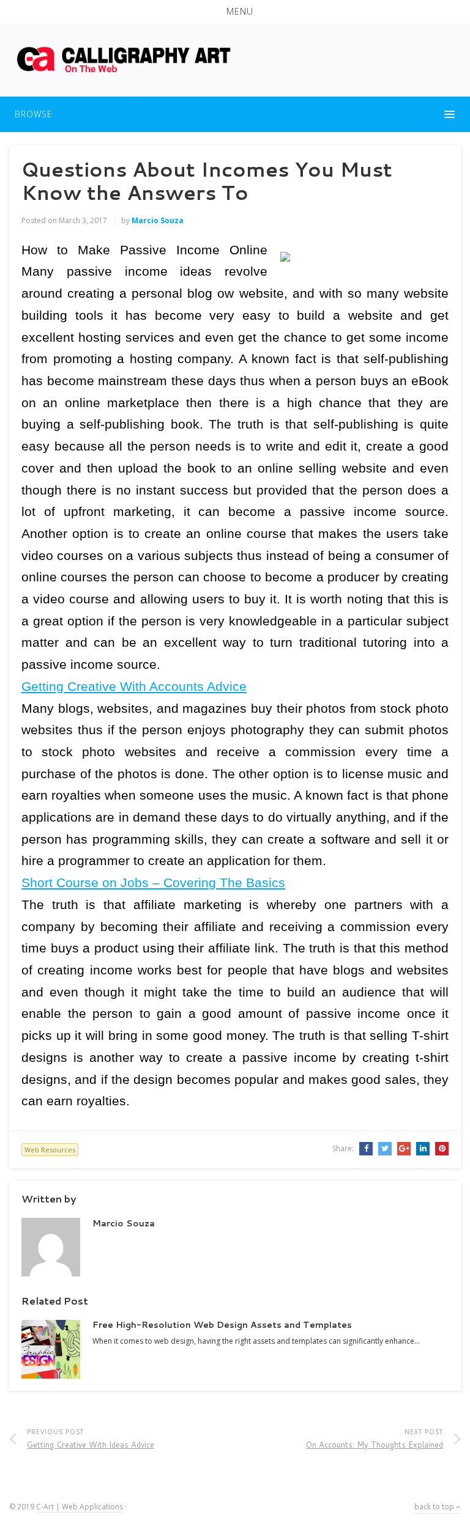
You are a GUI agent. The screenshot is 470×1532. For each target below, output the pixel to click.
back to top (435, 1506)
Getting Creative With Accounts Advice (134, 686)
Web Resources (49, 1149)
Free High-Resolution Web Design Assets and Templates (222, 1325)
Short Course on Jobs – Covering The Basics (153, 882)
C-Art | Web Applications (79, 1506)
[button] (235, 11)
